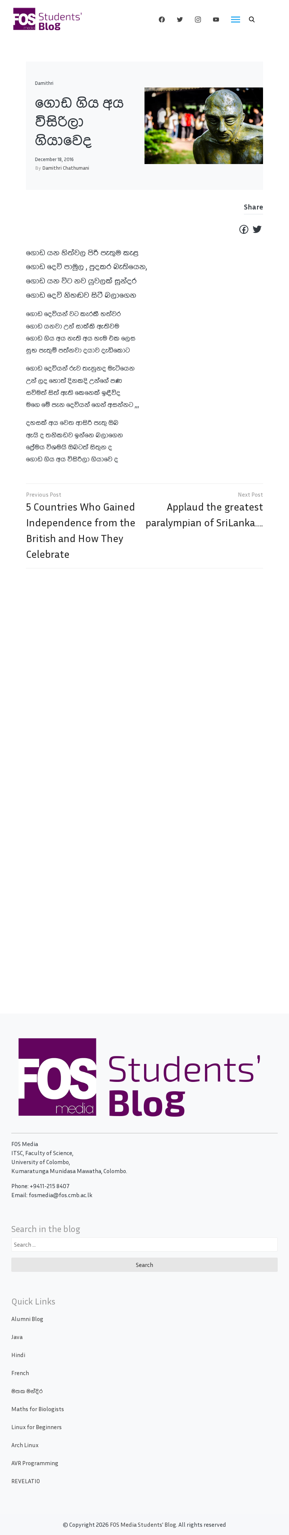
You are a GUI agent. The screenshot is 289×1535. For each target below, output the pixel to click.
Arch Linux (24, 1445)
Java (17, 1337)
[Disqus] (144, 682)
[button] (252, 19)
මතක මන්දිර (27, 1391)
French (20, 1373)
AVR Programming (34, 1463)
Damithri (44, 83)
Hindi (18, 1355)
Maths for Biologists (37, 1409)
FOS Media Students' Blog (143, 1524)
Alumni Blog (27, 1319)
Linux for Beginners (36, 1427)
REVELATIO (25, 1481)
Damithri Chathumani (65, 167)
